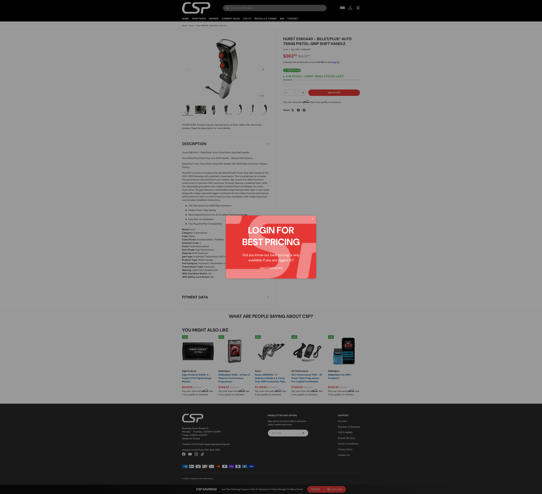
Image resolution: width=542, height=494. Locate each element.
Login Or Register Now (271, 267)
